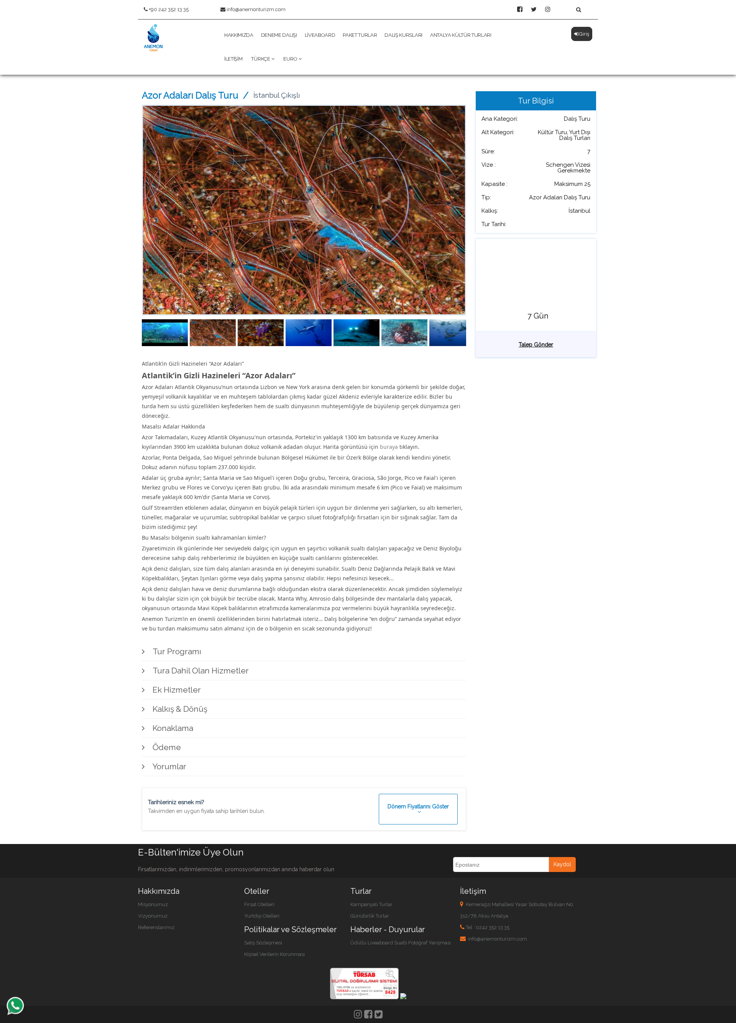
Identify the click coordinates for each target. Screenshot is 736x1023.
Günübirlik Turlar (369, 916)
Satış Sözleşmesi (263, 943)
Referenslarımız (156, 927)
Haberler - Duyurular (387, 929)
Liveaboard (320, 35)
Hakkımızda (238, 35)
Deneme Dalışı (279, 35)
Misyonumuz (153, 904)
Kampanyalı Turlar (371, 904)
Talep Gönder (536, 345)
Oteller (256, 891)
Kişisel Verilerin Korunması (274, 954)
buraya (389, 446)
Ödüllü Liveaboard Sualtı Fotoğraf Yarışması (400, 943)
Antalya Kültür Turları (460, 35)
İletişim (233, 59)
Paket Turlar (360, 35)
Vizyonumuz (153, 916)
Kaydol (562, 864)
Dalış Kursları (403, 35)
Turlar (360, 891)
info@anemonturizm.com (256, 9)
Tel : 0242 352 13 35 (487, 927)
